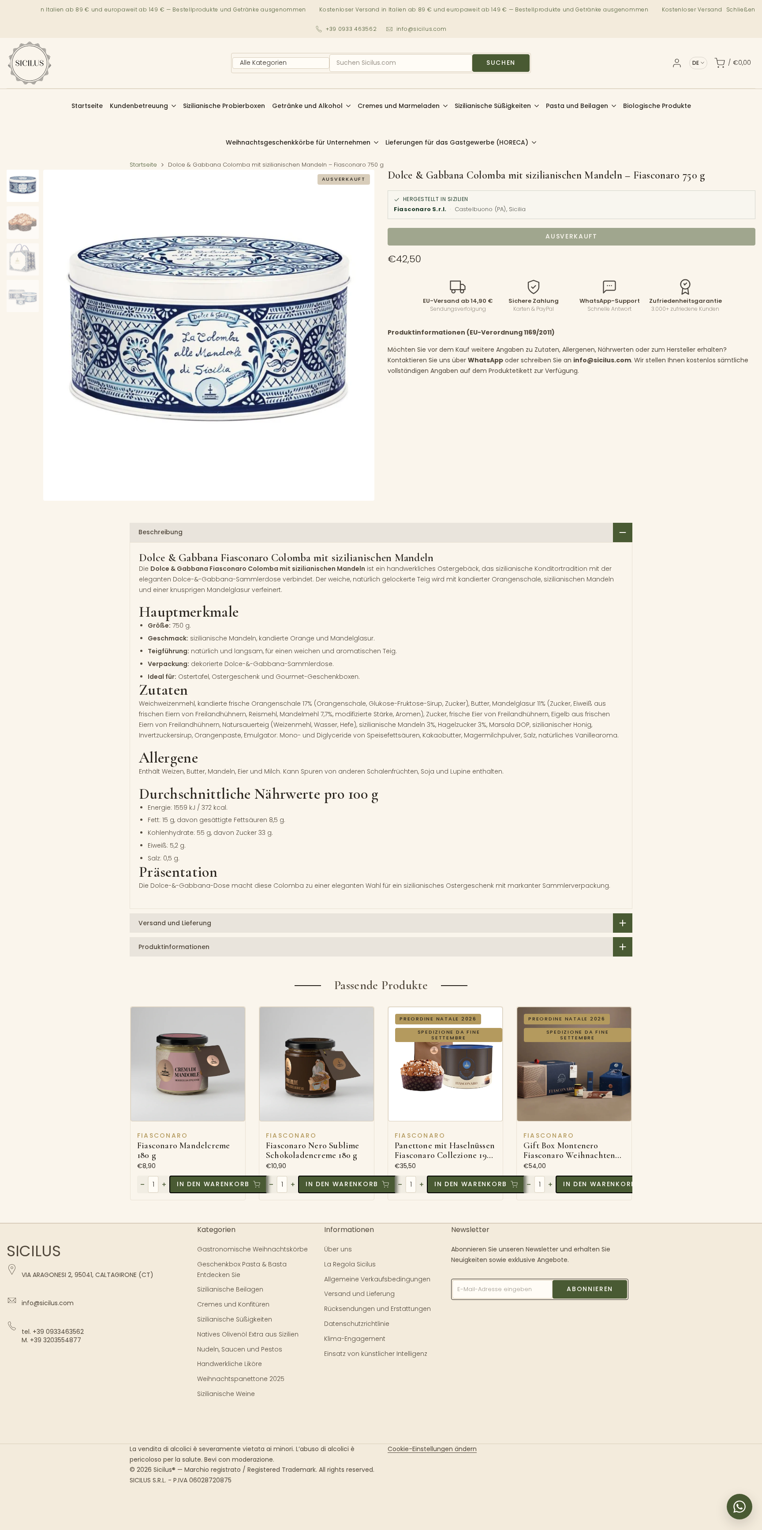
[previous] (61, 335)
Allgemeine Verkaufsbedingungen (377, 1279)
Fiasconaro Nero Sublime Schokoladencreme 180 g (312, 1151)
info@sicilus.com (421, 29)
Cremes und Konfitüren (233, 1304)
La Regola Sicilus (350, 1264)
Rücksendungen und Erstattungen (377, 1308)
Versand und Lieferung (359, 1293)
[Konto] (677, 63)
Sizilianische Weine (226, 1393)
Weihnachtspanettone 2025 (240, 1378)
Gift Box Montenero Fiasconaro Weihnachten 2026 (569, 1151)
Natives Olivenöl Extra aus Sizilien (248, 1334)
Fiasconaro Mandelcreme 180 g (183, 1151)
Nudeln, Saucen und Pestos (239, 1349)
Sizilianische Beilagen (230, 1289)
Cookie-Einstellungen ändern (432, 1448)
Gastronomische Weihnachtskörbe (252, 1249)
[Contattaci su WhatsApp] (739, 1506)
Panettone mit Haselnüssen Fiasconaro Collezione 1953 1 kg (445, 1151)
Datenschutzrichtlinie (356, 1323)
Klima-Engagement (354, 1338)
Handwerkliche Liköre (229, 1363)
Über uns (338, 1249)
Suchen (500, 62)
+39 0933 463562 (351, 29)
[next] (357, 335)
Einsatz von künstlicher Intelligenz (375, 1353)
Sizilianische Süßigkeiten (234, 1319)
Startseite (143, 164)
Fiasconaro (162, 1135)
